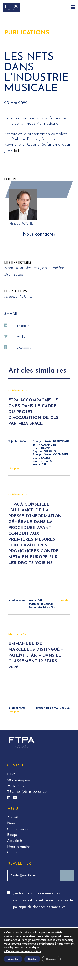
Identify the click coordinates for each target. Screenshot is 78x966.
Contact (13, 852)
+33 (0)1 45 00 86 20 (31, 792)
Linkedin (22, 326)
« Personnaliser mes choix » (22, 951)
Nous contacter (39, 234)
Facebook (23, 348)
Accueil (12, 817)
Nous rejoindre (18, 846)
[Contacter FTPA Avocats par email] (15, 798)
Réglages (51, 959)
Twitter (21, 337)
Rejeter (32, 959)
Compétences (17, 829)
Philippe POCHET (19, 297)
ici (16, 150)
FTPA (11, 774)
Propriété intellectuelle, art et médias (34, 268)
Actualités (14, 841)
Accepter (13, 959)
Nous (11, 823)
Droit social (13, 275)
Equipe (12, 835)
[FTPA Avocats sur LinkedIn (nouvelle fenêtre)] (9, 798)
